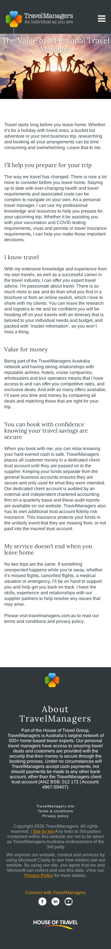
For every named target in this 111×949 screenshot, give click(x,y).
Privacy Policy (38, 875)
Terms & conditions (55, 811)
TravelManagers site (55, 806)
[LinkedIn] (55, 902)
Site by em (43, 831)
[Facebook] (42, 902)
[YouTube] (69, 902)
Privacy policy (55, 816)
